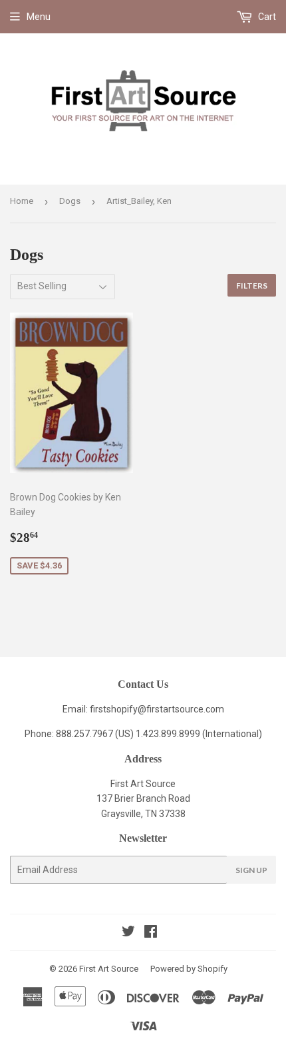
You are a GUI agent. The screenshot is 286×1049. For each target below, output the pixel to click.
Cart (266, 16)
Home (21, 201)
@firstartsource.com (181, 709)
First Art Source (108, 969)
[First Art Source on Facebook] (151, 933)
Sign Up (251, 870)
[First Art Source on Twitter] (128, 933)
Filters (251, 286)
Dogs (69, 201)
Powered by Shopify (188, 969)
